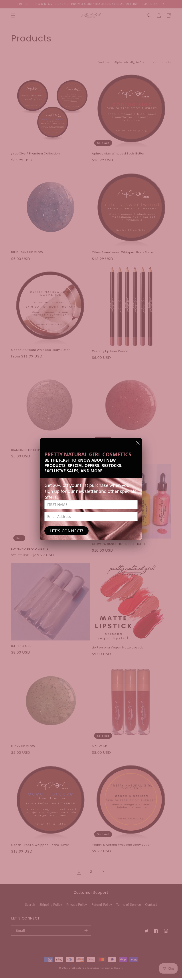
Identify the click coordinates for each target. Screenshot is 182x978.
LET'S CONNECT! (66, 530)
